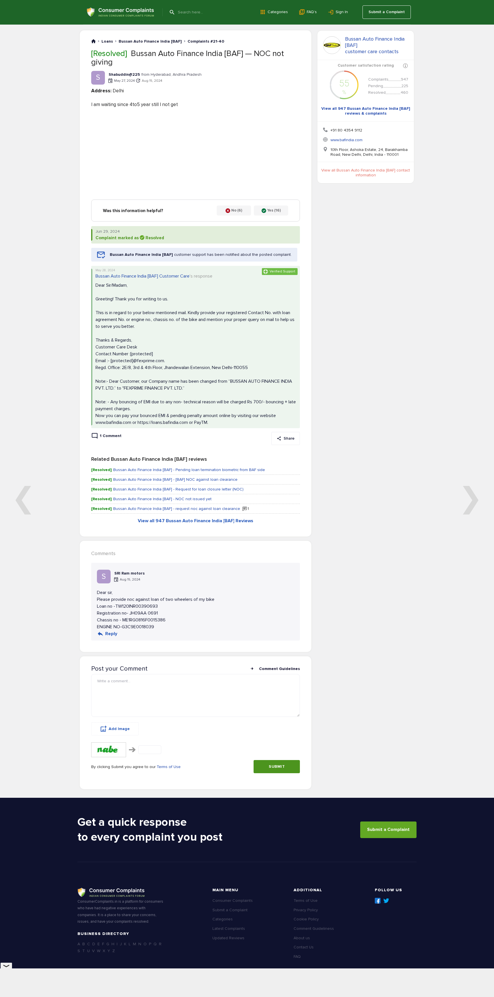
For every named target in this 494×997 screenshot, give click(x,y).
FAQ (297, 956)
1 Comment (110, 435)
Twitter (386, 901)
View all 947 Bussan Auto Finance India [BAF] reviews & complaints (365, 111)
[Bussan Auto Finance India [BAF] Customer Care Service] (332, 45)
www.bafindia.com (346, 139)
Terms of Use (169, 766)
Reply (111, 634)
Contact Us (304, 947)
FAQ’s (312, 11)
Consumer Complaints (232, 900)
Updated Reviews (228, 938)
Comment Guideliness (314, 928)
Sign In (342, 11)
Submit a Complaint (386, 11)
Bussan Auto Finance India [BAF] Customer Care (142, 276)
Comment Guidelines (279, 668)
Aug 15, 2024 (152, 81)
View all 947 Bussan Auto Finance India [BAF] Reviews (195, 521)
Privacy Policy (306, 910)
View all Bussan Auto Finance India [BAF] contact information (365, 173)
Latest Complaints (228, 928)
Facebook (378, 901)
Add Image (119, 728)
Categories (278, 11)
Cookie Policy (306, 919)
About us (302, 938)
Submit (277, 766)
